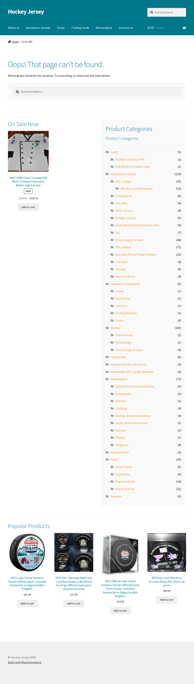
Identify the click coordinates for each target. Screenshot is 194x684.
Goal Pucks (123, 474)
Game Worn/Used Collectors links (137, 225)
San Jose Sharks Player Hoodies (136, 254)
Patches (121, 430)
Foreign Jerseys (126, 218)
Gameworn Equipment (125, 284)
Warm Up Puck (125, 489)
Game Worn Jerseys (123, 174)
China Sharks (124, 196)
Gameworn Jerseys (38, 28)
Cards (114, 152)
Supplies (116, 496)
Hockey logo (124, 342)
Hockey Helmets (126, 313)
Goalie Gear (123, 298)
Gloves (120, 291)
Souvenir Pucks (125, 481)
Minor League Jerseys (129, 240)
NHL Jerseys (123, 247)
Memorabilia (104, 28)
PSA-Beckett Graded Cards (133, 166)
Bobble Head (124, 335)
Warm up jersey (125, 276)
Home (15, 41)
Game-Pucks (124, 467)
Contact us (126, 28)
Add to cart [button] (28, 207)
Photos (120, 437)
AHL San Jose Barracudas (136, 188)
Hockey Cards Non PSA (130, 159)
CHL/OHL (122, 203)
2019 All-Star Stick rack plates (135, 386)
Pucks (61, 28)
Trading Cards (80, 28)
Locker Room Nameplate (132, 423)
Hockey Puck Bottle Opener (128, 364)
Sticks (119, 320)
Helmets (121, 306)
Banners (121, 401)
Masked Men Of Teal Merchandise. (132, 372)
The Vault (122, 262)
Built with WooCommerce (24, 662)
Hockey (115, 328)
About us (13, 28)
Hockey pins (118, 357)
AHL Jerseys (123, 181)
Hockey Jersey (26, 11)
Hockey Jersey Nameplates (133, 416)
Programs (122, 445)
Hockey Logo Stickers (129, 350)
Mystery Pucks (120, 452)
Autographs (123, 394)
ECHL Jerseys (124, 210)
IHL (118, 232)
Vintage (121, 269)
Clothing (121, 408)
